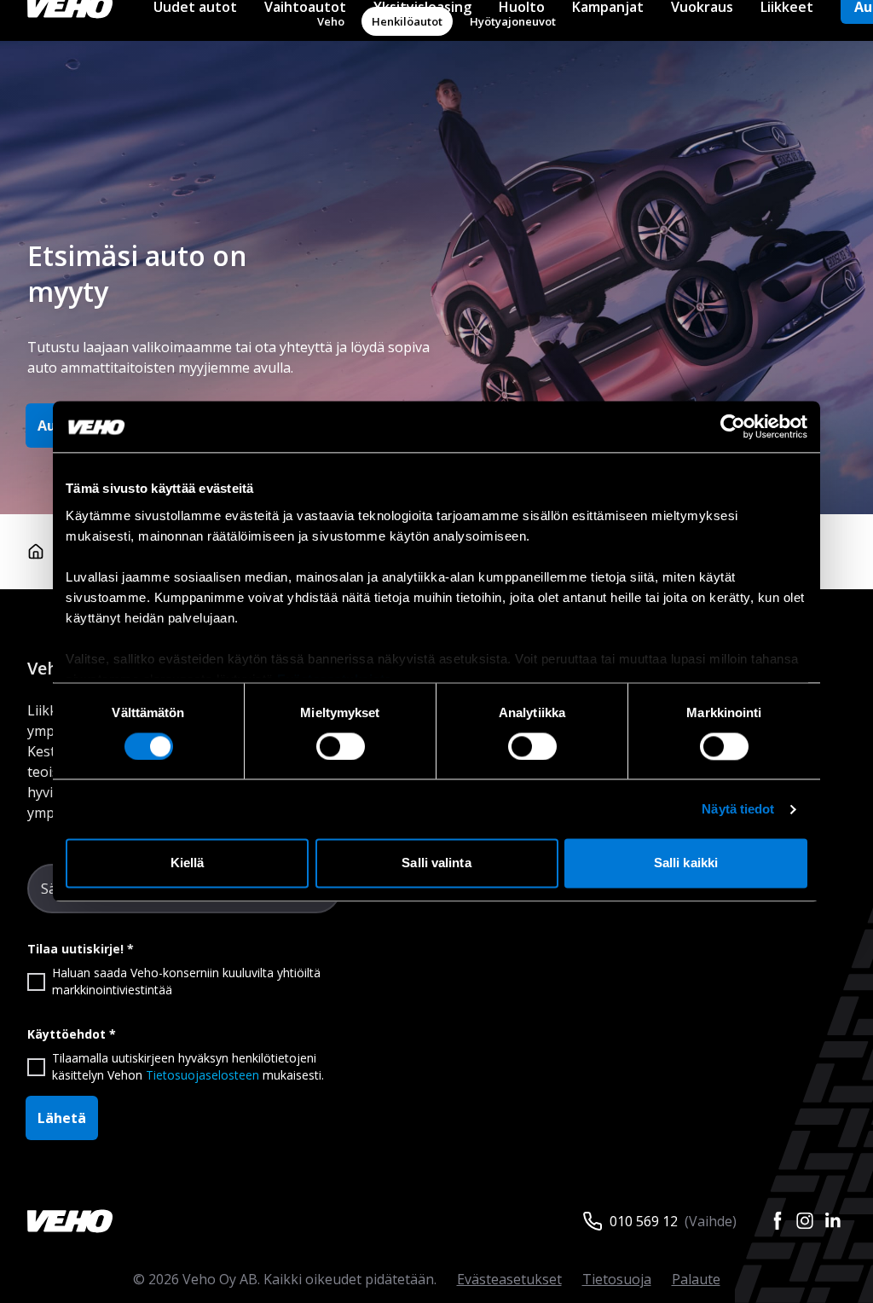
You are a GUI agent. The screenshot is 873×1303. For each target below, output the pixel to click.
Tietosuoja (616, 1279)
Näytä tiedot (738, 809)
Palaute (696, 1279)
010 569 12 (644, 1221)
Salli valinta (436, 863)
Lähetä (62, 1118)
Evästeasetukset (509, 1279)
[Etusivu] (35, 551)
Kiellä (188, 863)
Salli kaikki (686, 863)
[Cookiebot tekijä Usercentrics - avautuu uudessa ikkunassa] (732, 426)
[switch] (340, 746)
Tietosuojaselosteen (202, 1075)
